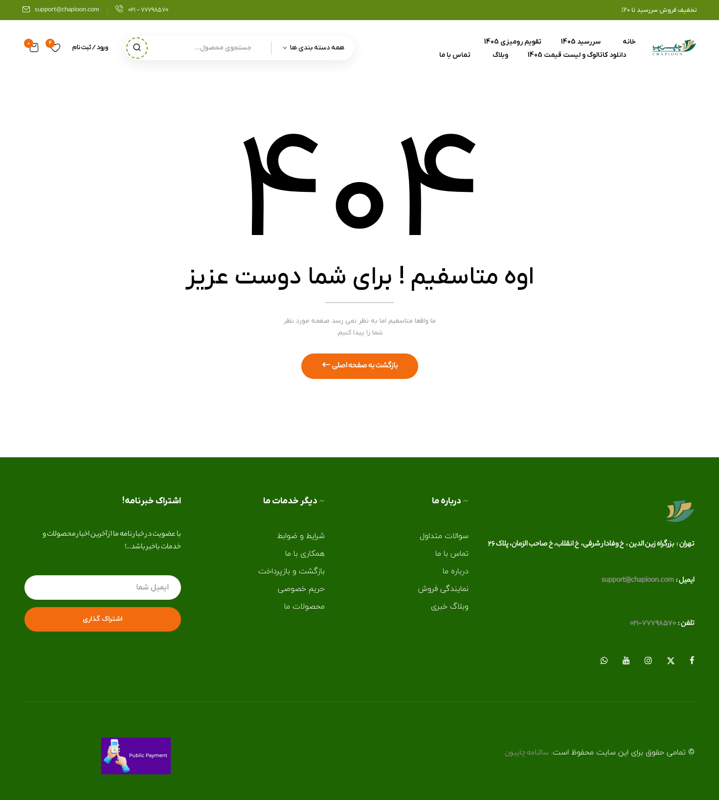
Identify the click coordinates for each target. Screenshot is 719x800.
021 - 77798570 (148, 10)
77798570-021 (653, 624)
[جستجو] (137, 48)
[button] (34, 48)
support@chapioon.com (67, 10)
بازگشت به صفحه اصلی (364, 366)
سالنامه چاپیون (527, 753)
